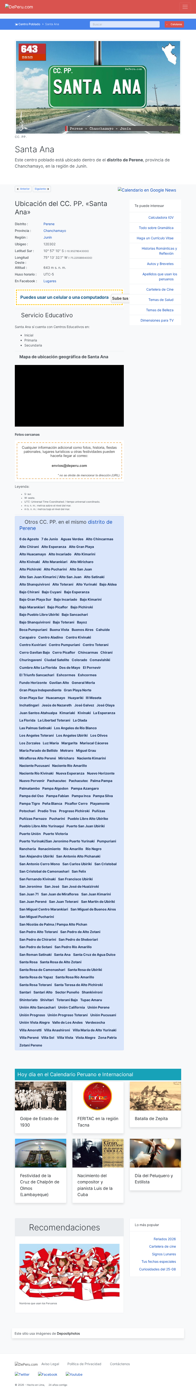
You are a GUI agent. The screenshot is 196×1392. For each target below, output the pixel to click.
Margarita (69, 743)
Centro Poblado (29, 24)
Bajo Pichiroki (82, 607)
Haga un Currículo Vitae (155, 238)
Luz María (51, 743)
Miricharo (66, 758)
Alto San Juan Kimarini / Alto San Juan (50, 577)
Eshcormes (66, 675)
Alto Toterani (62, 584)
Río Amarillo (73, 849)
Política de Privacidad (84, 1364)
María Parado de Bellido (38, 750)
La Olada (80, 720)
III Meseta (93, 698)
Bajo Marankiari (32, 607)
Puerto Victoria (55, 834)
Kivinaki (84, 713)
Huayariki (75, 698)
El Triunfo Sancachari (36, 675)
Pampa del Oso (31, 796)
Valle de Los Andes (67, 1022)
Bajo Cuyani (51, 592)
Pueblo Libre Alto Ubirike (88, 818)
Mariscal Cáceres (94, 743)
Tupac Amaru (91, 1000)
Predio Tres (47, 811)
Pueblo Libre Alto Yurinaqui (41, 826)
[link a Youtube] (74, 1374)
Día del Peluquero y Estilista (154, 1178)
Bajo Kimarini (91, 599)
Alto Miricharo (81, 562)
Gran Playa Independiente (40, 690)
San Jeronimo (30, 886)
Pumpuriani (106, 841)
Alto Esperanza (53, 547)
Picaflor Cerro (76, 803)
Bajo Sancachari (75, 614)
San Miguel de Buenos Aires (93, 909)
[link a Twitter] (22, 1374)
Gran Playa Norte (77, 690)
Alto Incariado (60, 554)
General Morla (83, 683)
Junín (48, 237)
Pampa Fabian (57, 796)
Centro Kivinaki (78, 637)
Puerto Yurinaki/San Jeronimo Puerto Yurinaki (57, 841)
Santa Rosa (28, 962)
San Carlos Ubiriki (77, 864)
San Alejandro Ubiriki (36, 856)
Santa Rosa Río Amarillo (74, 977)
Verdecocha (95, 1022)
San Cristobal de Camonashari (44, 871)
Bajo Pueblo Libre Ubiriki (39, 614)
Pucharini (57, 818)
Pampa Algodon (55, 788)
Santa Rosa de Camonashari (42, 970)
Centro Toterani (96, 645)
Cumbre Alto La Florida (38, 667)
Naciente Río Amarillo (69, 766)
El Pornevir (92, 667)
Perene (49, 224)
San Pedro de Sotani (35, 947)
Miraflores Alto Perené (37, 758)
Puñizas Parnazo (33, 818)
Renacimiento (49, 849)
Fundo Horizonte (33, 683)
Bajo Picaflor (57, 607)
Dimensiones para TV (157, 320)
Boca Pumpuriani (33, 630)
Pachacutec (56, 781)
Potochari (27, 811)
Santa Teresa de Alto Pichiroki (78, 985)
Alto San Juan (81, 569)
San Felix (79, 871)
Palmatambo (29, 788)
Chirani (106, 652)
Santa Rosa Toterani (35, 985)
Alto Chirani (29, 547)
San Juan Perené (33, 901)
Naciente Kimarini (91, 758)
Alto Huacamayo (32, 554)
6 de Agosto (29, 539)
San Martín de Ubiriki (98, 901)
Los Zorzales (29, 743)
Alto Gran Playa (81, 547)
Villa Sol (47, 1037)
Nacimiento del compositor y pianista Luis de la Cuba (95, 1185)
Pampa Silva (103, 796)
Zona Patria (107, 1037)
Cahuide (103, 630)
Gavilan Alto (59, 683)
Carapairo (27, 637)
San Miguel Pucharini (36, 917)
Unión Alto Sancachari (37, 1007)
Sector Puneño (67, 992)
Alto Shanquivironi (34, 584)
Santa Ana (62, 954)
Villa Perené (29, 1037)
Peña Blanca (52, 803)
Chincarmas (88, 652)
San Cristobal (105, 864)
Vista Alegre (85, 1037)
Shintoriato (28, 1000)
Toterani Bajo (67, 1000)
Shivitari (47, 1000)
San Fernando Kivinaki (37, 879)
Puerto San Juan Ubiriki (85, 826)
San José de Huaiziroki (80, 886)
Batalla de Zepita (151, 1118)
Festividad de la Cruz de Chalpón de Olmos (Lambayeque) (39, 1185)
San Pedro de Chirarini (37, 939)
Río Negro (94, 849)
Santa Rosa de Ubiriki (85, 970)
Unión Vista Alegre (34, 1022)
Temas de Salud (161, 300)
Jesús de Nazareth (57, 705)
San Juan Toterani (63, 901)
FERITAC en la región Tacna (97, 1121)
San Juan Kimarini (96, 894)
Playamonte (99, 803)
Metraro (66, 750)
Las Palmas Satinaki (35, 728)
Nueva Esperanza (70, 773)
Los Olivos (99, 735)
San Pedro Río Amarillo (73, 947)
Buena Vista (59, 630)
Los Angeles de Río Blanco (75, 728)
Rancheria (27, 849)
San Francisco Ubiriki (75, 879)
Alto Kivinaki (29, 562)
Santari (25, 992)
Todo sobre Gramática (156, 228)
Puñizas (98, 811)
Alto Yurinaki (86, 584)
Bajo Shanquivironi (34, 622)
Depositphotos (68, 1333)
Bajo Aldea (108, 584)
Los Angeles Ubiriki (72, 735)
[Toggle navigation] (185, 7)
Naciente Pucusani (34, 766)
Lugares (50, 281)
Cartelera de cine (162, 1246)
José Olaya (105, 705)
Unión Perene (98, 1007)
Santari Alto (43, 992)
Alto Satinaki (94, 577)
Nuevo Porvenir (32, 781)
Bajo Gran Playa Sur (35, 599)
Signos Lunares (164, 1254)
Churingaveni (30, 660)
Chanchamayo (55, 231)
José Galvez (84, 705)
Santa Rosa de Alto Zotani (61, 962)
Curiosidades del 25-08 (157, 1269)
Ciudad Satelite (56, 660)
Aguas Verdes (72, 539)
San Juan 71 (29, 894)
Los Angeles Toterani (36, 735)
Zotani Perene (30, 1045)
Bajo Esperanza (76, 592)
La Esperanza (104, 713)
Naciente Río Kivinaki (36, 773)
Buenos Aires (82, 630)
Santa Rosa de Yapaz (36, 977)
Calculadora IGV (161, 217)
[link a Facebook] (47, 1374)
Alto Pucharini (55, 569)
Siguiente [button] (41, 188)
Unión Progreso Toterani (68, 1015)
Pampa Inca (81, 796)
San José (51, 886)
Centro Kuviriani (32, 645)
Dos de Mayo (69, 667)
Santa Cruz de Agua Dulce (94, 954)
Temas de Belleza (160, 310)
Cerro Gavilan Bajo (34, 652)
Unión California (71, 1007)
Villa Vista (65, 1037)
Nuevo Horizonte (100, 773)
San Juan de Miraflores (60, 894)
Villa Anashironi (57, 1030)
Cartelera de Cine (160, 289)
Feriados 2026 (165, 1239)
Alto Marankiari (54, 562)
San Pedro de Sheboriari (78, 939)
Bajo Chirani (29, 592)
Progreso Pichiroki (74, 811)
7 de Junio (49, 539)
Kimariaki (67, 713)
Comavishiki (100, 660)
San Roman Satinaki (35, 954)
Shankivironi (92, 992)
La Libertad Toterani (54, 720)
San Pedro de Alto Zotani (80, 932)
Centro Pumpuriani (64, 645)
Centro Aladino (50, 637)
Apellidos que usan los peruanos (159, 276)
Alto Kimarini (84, 554)
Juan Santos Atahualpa (38, 713)
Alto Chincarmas (99, 539)
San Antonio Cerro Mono (39, 864)
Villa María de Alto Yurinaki (94, 1030)
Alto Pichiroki (30, 569)
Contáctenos (120, 1364)
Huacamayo (55, 698)
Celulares (176, 24)
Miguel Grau (86, 750)
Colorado (79, 660)
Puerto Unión (30, 834)
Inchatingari (29, 705)
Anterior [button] (24, 188)
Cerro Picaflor (63, 652)
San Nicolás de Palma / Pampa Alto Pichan (53, 924)
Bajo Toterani (63, 622)
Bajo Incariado (65, 599)
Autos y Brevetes (160, 264)
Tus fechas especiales (159, 1261)
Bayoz (82, 622)
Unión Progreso (32, 1015)
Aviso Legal (50, 1364)
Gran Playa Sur (31, 698)
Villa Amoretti (30, 1030)
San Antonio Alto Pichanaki (78, 856)
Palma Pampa (101, 781)
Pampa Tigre (29, 803)
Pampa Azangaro (85, 788)
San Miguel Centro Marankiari (43, 909)
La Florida (27, 720)
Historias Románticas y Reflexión (159, 250)
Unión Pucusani (103, 1015)
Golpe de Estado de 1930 (39, 1121)
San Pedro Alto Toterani (38, 932)
